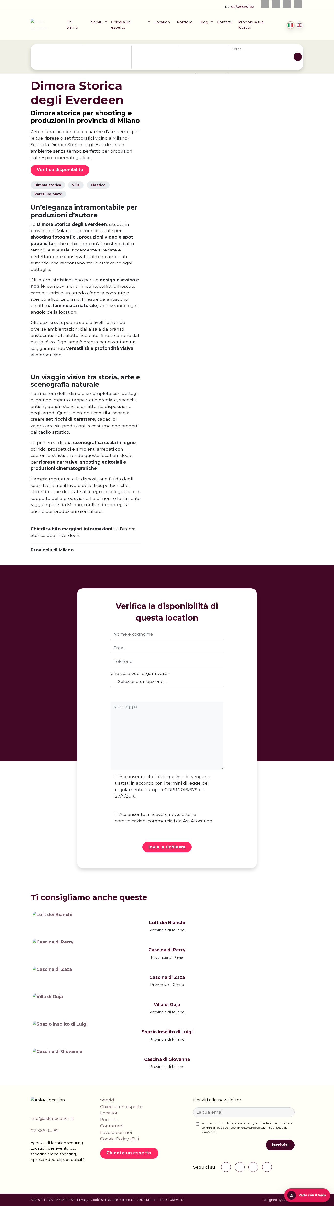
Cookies (97, 1200)
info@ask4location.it (52, 1118)
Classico (98, 185)
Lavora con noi (116, 1132)
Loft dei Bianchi (167, 922)
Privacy (82, 1200)
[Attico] (103, 54)
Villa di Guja (167, 1004)
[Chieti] (58, 54)
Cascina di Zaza (167, 977)
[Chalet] (103, 64)
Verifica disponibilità (60, 169)
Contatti (224, 22)
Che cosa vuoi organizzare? (140, 673)
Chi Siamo (72, 25)
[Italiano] (290, 25)
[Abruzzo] (58, 48)
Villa (76, 185)
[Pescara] (58, 64)
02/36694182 (243, 7)
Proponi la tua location (251, 25)
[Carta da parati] (201, 48)
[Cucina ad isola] (201, 59)
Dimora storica (47, 185)
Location (162, 22)
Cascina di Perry (167, 949)
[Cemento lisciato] (201, 54)
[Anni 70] (150, 48)
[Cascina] (103, 59)
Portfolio (185, 22)
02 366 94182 (45, 1130)
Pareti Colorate (48, 194)
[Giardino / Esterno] (201, 64)
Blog (204, 22)
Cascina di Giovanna (167, 1059)
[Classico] (150, 54)
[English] (299, 25)
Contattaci (111, 1125)
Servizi (96, 22)
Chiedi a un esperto (121, 25)
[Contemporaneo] (150, 59)
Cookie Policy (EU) (119, 1138)
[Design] (150, 64)
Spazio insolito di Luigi (167, 1031)
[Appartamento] (103, 48)
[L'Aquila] (58, 59)
